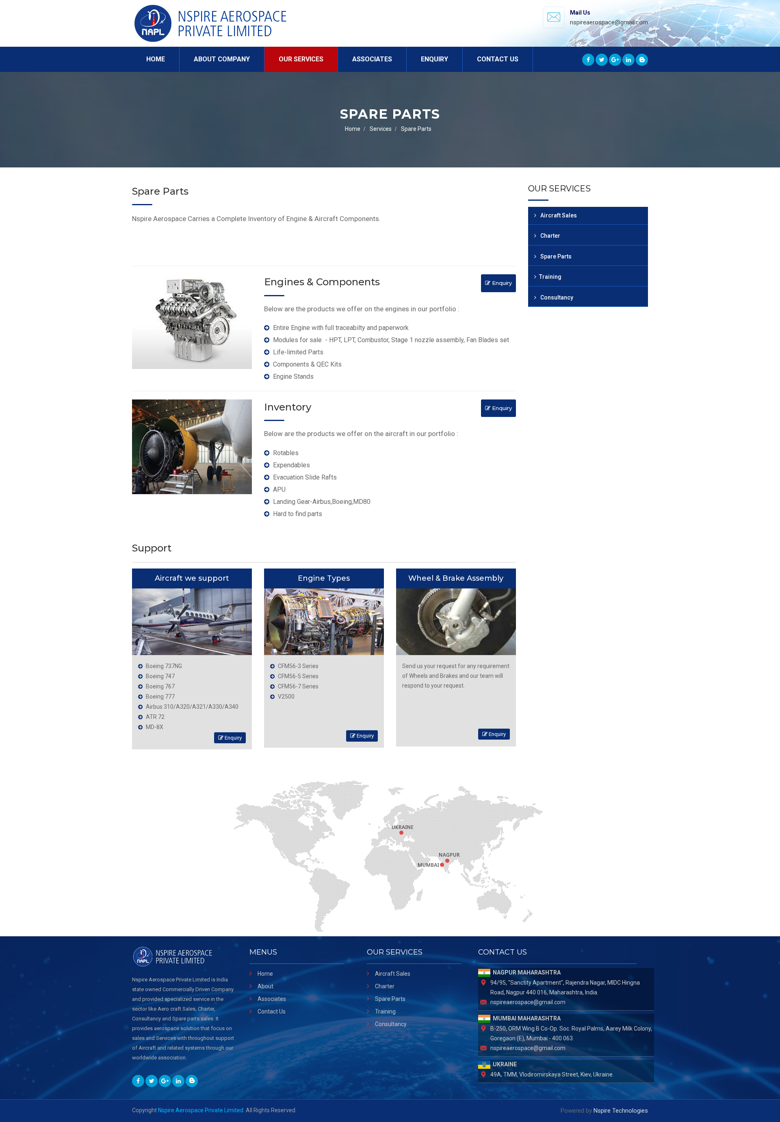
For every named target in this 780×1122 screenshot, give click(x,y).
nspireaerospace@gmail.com (609, 22)
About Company (222, 59)
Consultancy (556, 297)
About (265, 986)
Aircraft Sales (558, 215)
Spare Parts (555, 256)
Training (550, 276)
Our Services (301, 59)
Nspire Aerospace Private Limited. (201, 1110)
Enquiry (434, 59)
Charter (549, 235)
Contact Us (497, 59)
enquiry (501, 283)
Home (155, 59)
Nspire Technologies (621, 1110)
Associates (372, 59)
